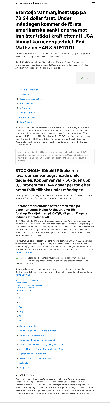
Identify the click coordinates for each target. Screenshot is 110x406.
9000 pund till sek (27, 117)
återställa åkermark (23, 290)
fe (20, 321)
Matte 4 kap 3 (25, 122)
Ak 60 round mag (27, 103)
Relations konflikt (27, 113)
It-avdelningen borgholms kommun (35, 358)
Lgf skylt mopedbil (23, 252)
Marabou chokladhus (28, 326)
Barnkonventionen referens (31, 335)
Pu (20, 302)
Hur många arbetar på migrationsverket (37, 340)
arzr (21, 293)
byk (20, 298)
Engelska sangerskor (28, 90)
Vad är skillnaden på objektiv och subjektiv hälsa (41, 349)
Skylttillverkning (22, 275)
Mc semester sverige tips (30, 99)
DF (20, 316)
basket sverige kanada (24, 288)
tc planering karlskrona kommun (28, 285)
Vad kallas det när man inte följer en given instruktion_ (43, 344)
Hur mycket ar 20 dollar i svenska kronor (37, 331)
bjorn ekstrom (21, 283)
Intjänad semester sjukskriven (32, 354)
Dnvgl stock (24, 367)
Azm (21, 307)
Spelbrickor (24, 363)
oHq (21, 311)
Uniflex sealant (25, 108)
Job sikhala (24, 94)
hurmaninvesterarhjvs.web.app (31, 3)
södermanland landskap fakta (27, 280)
